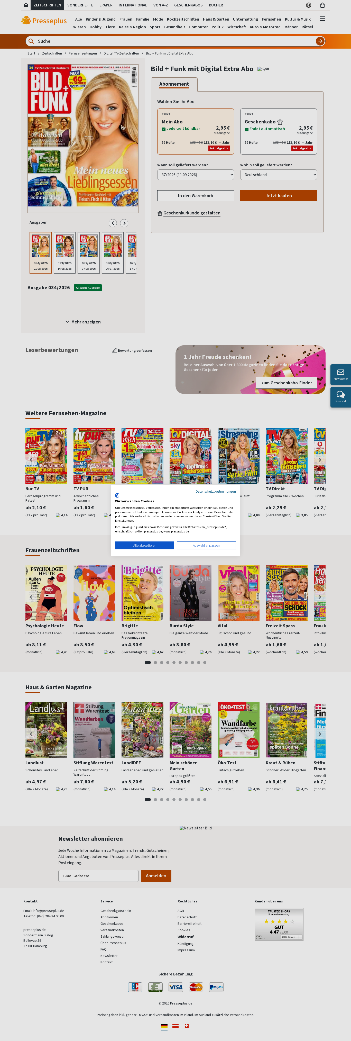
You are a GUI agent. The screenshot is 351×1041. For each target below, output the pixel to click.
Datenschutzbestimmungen (216, 491)
